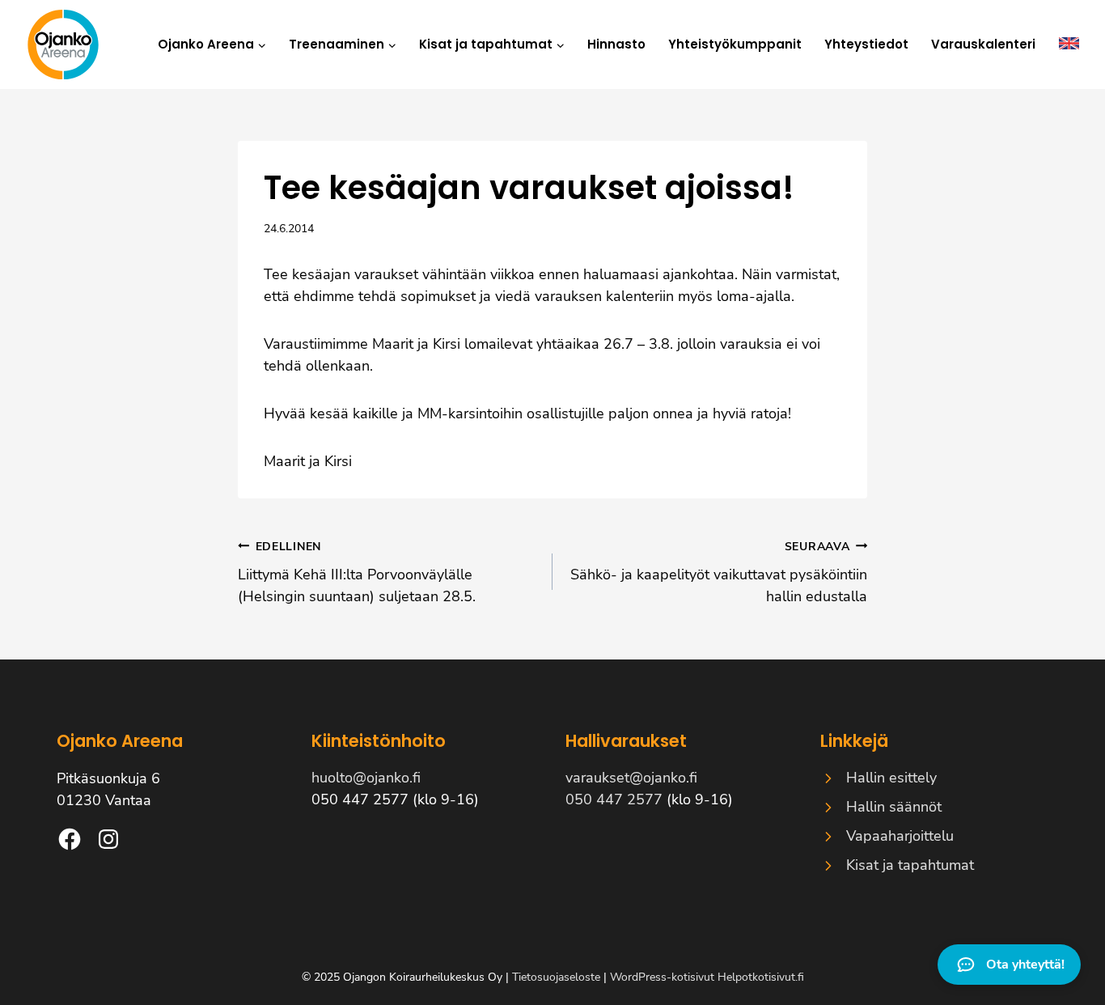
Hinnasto (616, 44)
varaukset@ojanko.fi (631, 777)
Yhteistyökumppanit (735, 44)
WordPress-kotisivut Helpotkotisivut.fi (707, 977)
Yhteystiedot (866, 44)
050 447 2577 (614, 799)
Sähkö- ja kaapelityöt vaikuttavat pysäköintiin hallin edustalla (718, 572)
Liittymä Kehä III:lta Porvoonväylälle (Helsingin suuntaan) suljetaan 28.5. (357, 572)
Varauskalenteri (983, 44)
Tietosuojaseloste (556, 977)
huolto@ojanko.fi (366, 777)
